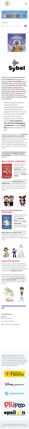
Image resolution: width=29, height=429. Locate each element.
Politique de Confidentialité (8, 425)
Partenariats (19, 26)
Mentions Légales (21, 424)
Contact (26, 425)
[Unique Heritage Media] (8, 3)
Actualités (5, 26)
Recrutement (19, 425)
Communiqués (11, 26)
